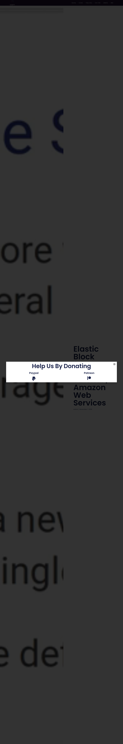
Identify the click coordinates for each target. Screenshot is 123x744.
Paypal (34, 373)
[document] (61, 372)
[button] (114, 364)
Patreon (89, 373)
